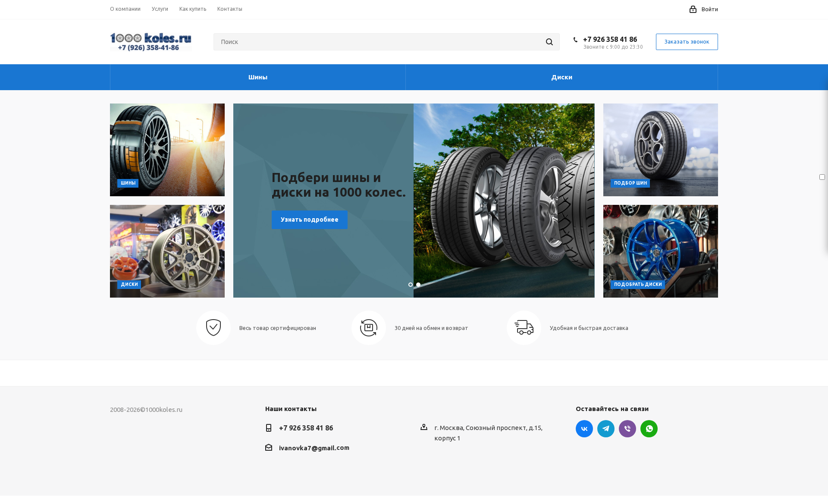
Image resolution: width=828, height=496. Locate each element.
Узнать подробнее (310, 219)
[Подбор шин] (660, 150)
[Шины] (167, 150)
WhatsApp (649, 428)
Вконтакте (584, 428)
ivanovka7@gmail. (307, 448)
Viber (627, 428)
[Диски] (167, 251)
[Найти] (549, 41)
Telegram (606, 428)
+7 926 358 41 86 (610, 39)
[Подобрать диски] (660, 251)
